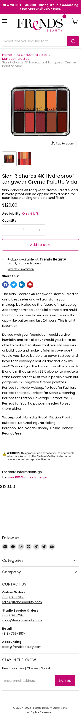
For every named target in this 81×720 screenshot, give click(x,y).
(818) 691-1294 (13, 615)
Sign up (65, 680)
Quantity (9, 220)
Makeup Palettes (15, 58)
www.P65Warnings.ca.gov (27, 477)
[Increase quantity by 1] (39, 230)
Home (7, 54)
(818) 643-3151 (13, 597)
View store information (21, 269)
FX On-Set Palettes (32, 54)
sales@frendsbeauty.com (22, 602)
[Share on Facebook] (5, 284)
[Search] (73, 41)
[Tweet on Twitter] (13, 284)
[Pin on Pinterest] (30, 284)
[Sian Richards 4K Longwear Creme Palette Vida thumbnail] (9, 159)
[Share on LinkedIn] (22, 284)
